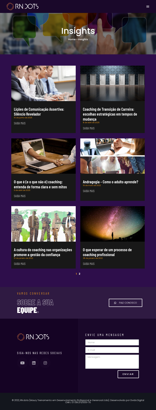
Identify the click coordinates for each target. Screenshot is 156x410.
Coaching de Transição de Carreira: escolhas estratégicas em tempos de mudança (110, 114)
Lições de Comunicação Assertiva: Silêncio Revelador (39, 111)
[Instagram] (45, 362)
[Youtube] (22, 362)
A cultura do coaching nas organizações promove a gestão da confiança (43, 252)
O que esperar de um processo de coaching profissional (107, 252)
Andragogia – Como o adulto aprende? (110, 181)
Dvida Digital (137, 400)
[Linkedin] (33, 362)
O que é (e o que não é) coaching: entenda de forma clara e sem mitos (40, 184)
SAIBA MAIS (20, 123)
